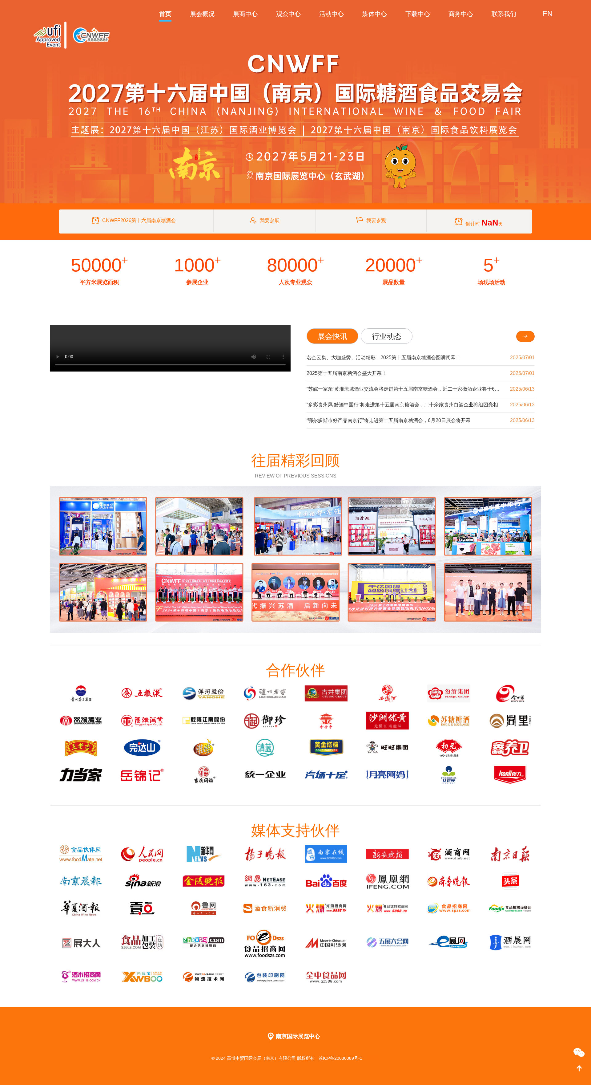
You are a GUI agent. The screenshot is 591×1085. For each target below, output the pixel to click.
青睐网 (373, 1058)
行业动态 (386, 336)
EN (547, 14)
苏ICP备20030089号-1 (341, 1058)
